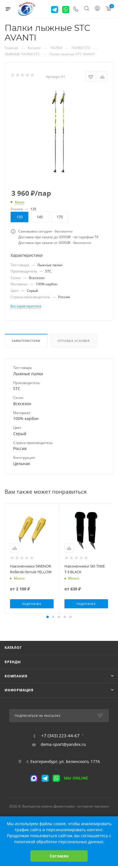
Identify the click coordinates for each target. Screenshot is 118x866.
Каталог (13, 647)
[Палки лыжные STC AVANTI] (59, 131)
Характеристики (26, 341)
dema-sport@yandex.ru (63, 744)
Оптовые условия (74, 341)
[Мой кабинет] (97, 9)
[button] (47, 617)
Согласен (59, 856)
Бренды (13, 661)
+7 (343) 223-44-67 (60, 736)
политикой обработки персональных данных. (59, 841)
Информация (19, 690)
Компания (16, 676)
